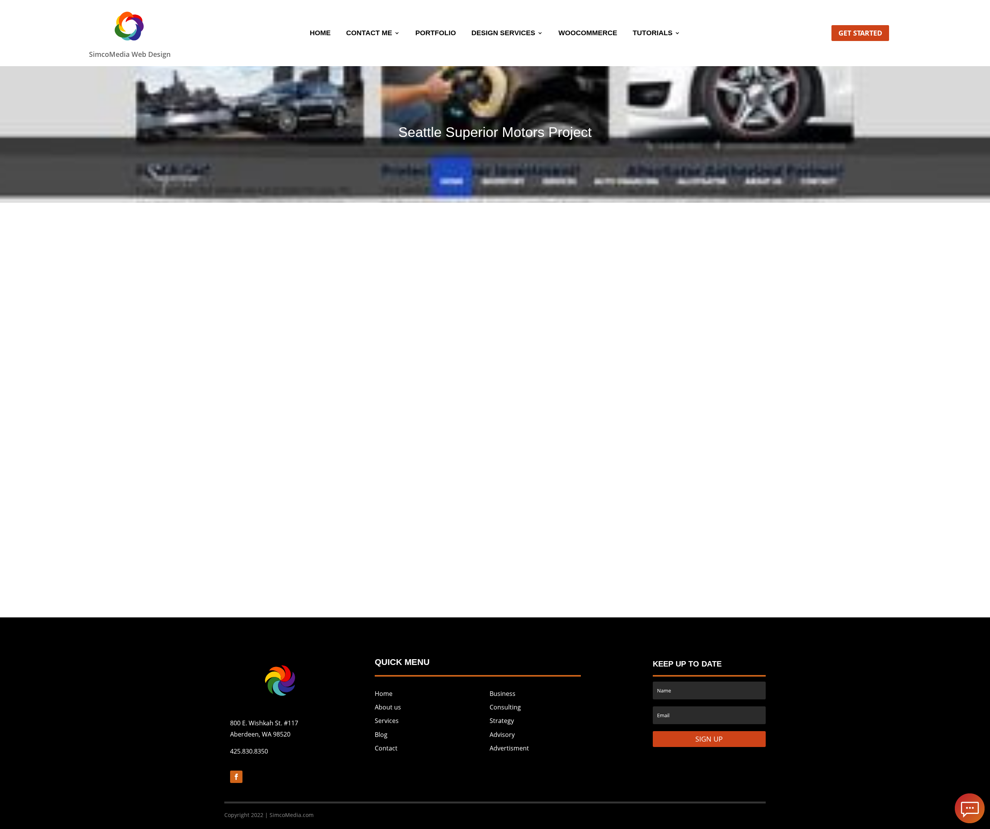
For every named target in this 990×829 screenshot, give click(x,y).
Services (387, 720)
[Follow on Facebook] (236, 777)
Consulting (505, 707)
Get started (860, 33)
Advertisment (509, 748)
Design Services (503, 33)
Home (320, 33)
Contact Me (369, 33)
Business (502, 693)
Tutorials (653, 33)
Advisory (502, 734)
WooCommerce (587, 33)
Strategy (502, 720)
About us (388, 707)
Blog (381, 734)
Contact (386, 748)
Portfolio (435, 33)
